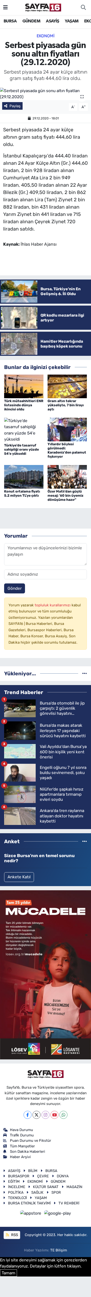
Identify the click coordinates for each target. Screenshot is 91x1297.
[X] (37, 1115)
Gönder (15, 588)
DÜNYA (63, 1176)
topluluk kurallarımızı (53, 605)
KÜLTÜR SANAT (45, 1187)
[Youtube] (54, 1115)
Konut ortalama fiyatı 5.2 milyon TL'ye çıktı (22, 493)
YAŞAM (71, 21)
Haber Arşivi (20, 1157)
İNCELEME (16, 1187)
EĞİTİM (14, 1181)
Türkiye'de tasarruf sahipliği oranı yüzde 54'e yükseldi (21, 449)
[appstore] (31, 1213)
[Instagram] (45, 1115)
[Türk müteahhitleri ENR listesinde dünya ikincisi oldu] (23, 386)
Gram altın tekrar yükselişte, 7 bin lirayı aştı (66, 405)
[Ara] (83, 7)
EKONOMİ (46, 35)
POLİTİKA (16, 1192)
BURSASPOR (18, 1176)
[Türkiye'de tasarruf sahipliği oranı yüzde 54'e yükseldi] (23, 429)
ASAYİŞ (52, 21)
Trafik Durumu (22, 1135)
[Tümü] (84, 673)
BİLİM (32, 1171)
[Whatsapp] (63, 1115)
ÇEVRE (43, 1176)
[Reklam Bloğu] (45, 974)
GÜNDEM (31, 21)
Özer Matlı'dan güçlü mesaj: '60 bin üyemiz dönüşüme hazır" (65, 495)
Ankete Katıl (19, 876)
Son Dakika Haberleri (27, 1151)
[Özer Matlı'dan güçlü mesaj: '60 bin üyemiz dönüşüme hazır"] (67, 476)
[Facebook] (28, 1115)
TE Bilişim (58, 1250)
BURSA (10, 21)
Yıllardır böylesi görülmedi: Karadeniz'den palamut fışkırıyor (67, 450)
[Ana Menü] (5, 7)
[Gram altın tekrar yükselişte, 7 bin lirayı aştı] (67, 386)
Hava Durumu (21, 1130)
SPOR (56, 1192)
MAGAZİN (74, 1187)
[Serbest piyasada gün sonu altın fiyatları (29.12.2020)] (45, 94)
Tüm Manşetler (22, 1146)
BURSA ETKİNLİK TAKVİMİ (29, 1203)
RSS (14, 1235)
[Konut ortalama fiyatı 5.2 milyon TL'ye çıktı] (23, 476)
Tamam (8, 1272)
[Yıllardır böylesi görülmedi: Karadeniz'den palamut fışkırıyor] (67, 429)
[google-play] (57, 1213)
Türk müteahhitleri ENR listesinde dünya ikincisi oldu (23, 405)
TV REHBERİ (68, 1203)
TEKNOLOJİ (17, 1198)
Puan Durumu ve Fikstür (30, 1140)
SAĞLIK (37, 1192)
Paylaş (15, 106)
